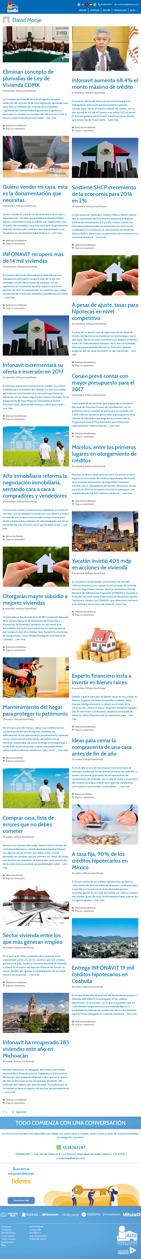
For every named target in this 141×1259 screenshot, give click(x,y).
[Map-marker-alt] (79, 4)
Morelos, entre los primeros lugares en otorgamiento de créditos (104, 454)
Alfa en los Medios (14, 536)
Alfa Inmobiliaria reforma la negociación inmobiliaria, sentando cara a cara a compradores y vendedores (35, 485)
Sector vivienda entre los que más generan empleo (33, 938)
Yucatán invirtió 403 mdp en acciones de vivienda (101, 564)
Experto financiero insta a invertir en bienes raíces (101, 679)
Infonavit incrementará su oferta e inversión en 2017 (33, 368)
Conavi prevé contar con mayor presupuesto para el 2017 (103, 383)
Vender (82, 10)
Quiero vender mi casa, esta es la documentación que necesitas (35, 193)
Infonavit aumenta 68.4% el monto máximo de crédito (105, 83)
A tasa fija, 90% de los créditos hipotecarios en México (100, 861)
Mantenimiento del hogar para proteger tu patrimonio (35, 710)
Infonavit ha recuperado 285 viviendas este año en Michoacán (36, 1049)
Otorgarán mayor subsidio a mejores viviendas (35, 599)
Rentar (106, 10)
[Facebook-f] (83, 4)
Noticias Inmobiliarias (16, 125)
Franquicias (120, 10)
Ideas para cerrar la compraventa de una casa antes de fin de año (102, 747)
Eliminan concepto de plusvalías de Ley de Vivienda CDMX (28, 78)
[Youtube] (91, 4)
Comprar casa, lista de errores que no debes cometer (28, 824)
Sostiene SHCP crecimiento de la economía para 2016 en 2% (104, 194)
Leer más (51, 117)
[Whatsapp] (95, 4)
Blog (132, 10)
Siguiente (22, 1111)
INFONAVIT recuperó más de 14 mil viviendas (33, 257)
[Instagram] (87, 4)
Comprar (94, 10)
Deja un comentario (15, 128)
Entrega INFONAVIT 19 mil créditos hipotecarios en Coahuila (103, 974)
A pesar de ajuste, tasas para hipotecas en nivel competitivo (105, 311)
